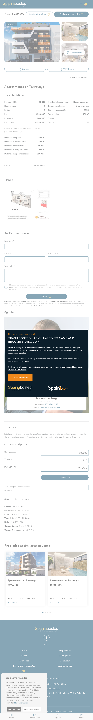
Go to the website (20, 378)
